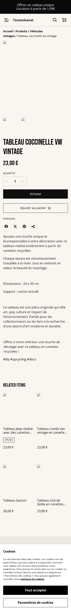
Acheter (35, 194)
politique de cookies (32, 579)
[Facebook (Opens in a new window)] (6, 226)
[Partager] (33, 226)
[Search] (55, 20)
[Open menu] (6, 20)
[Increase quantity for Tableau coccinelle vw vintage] (23, 181)
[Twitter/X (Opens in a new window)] (15, 226)
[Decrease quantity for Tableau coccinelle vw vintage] (7, 181)
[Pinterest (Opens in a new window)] (24, 226)
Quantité (9, 173)
